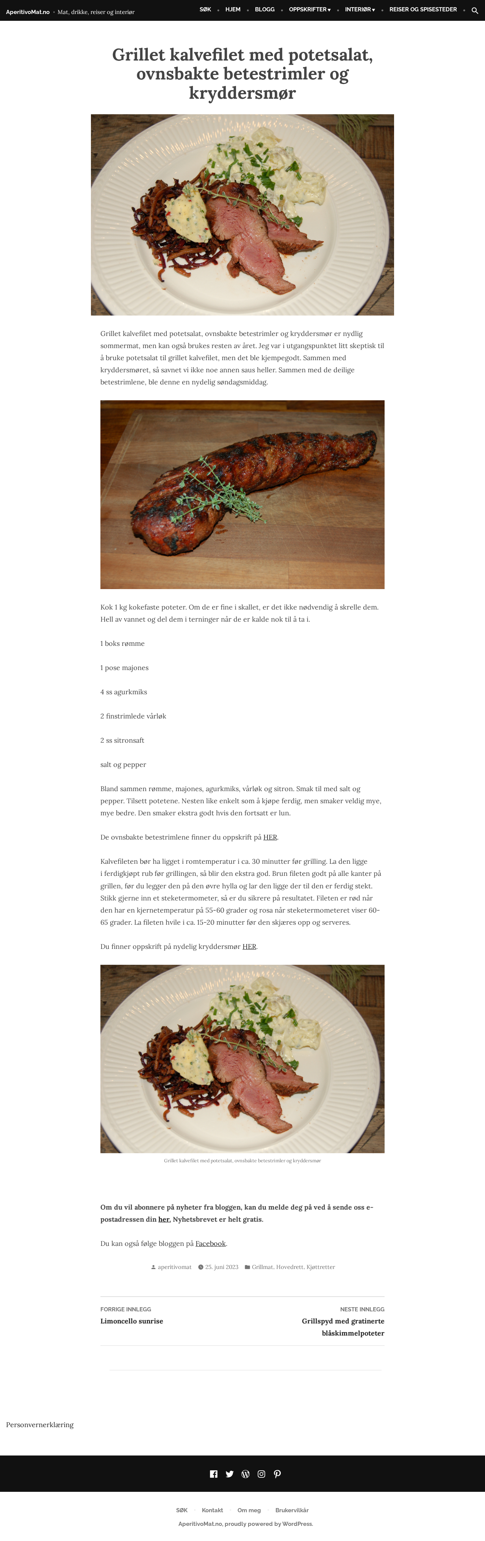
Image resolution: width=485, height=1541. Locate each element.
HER (270, 837)
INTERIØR (358, 9)
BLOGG (265, 9)
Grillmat (262, 1266)
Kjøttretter (321, 1266)
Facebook (211, 1243)
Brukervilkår (292, 1510)
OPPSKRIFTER (308, 9)
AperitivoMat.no (28, 12)
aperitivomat (175, 1266)
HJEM (233, 9)
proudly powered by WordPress (268, 1524)
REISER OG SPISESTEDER (423, 9)
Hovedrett (290, 1266)
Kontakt (212, 1510)
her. (164, 1219)
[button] (472, 11)
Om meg (249, 1510)
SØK (205, 9)
